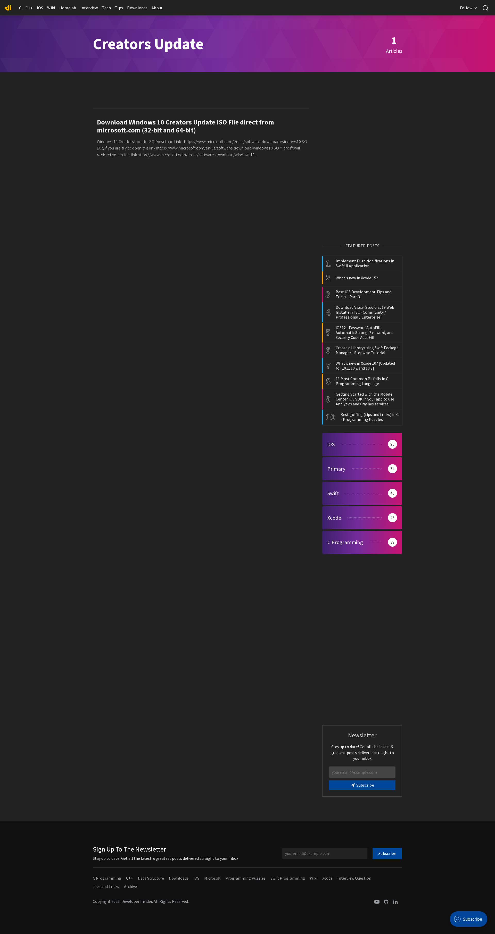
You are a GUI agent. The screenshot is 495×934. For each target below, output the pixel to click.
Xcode (327, 878)
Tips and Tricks (106, 886)
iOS (40, 7)
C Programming (107, 878)
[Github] (386, 901)
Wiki (51, 7)
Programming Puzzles (246, 878)
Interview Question (354, 878)
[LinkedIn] (395, 901)
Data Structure (151, 878)
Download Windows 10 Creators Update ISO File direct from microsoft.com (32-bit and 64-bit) (185, 126)
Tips (119, 7)
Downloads (137, 7)
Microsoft (212, 878)
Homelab (67, 7)
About (157, 7)
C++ (29, 7)
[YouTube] (377, 901)
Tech (106, 7)
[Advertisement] (201, 91)
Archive (130, 886)
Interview (89, 7)
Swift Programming (287, 878)
